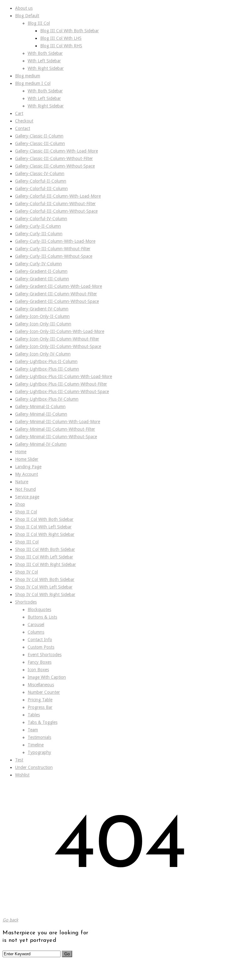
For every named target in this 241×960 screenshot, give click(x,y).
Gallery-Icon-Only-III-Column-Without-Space (58, 346)
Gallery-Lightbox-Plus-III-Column (47, 368)
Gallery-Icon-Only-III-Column (43, 323)
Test (19, 759)
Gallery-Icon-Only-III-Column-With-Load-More (59, 331)
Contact (22, 128)
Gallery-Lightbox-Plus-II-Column (46, 361)
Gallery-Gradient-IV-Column (41, 308)
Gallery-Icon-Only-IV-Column (43, 353)
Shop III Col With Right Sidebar (45, 564)
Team (33, 729)
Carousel (36, 624)
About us (24, 8)
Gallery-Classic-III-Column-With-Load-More (56, 150)
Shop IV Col (26, 571)
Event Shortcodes (45, 654)
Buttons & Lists (42, 617)
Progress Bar (40, 707)
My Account (26, 474)
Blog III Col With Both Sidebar (69, 30)
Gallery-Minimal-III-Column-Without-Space (56, 436)
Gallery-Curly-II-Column (38, 226)
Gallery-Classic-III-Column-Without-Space (55, 166)
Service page (27, 496)
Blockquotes (39, 609)
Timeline (36, 744)
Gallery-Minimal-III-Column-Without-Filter (55, 429)
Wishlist (22, 774)
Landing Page (28, 466)
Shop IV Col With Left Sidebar (43, 586)
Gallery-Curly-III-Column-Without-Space (53, 256)
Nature (21, 481)
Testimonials (39, 737)
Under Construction (34, 767)
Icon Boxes (38, 669)
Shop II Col (26, 511)
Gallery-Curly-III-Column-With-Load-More (55, 241)
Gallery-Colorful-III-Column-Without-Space (56, 211)
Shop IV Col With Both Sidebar (44, 579)
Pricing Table (40, 699)
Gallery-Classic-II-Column (39, 135)
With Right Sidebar (46, 68)
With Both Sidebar (45, 53)
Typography (39, 752)
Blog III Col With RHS (61, 45)
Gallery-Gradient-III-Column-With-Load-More (58, 286)
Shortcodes (26, 602)
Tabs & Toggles (42, 722)
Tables (34, 714)
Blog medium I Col (33, 83)
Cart (19, 113)
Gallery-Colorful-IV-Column (41, 218)
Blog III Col (39, 23)
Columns (36, 632)
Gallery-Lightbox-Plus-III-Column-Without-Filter (61, 384)
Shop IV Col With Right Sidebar (45, 594)
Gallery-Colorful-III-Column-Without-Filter (55, 203)
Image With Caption (47, 677)
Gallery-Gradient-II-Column (41, 271)
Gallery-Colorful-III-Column (41, 188)
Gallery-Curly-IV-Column (38, 263)
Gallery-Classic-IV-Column (39, 173)
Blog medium (27, 75)
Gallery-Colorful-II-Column (40, 181)
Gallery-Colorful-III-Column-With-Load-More (58, 196)
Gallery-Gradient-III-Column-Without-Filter (56, 293)
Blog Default (27, 15)
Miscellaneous (41, 684)
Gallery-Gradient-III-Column (42, 278)
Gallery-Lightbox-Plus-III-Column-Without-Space (62, 391)
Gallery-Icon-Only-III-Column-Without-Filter (57, 338)
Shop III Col (27, 541)
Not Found (25, 489)
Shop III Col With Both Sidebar (45, 549)
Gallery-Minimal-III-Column (41, 414)
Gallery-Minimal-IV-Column (41, 444)
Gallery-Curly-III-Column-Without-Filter (52, 248)
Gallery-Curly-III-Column (38, 233)
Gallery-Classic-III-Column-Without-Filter (54, 158)
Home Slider (26, 459)
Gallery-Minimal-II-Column (40, 406)
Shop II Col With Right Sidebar (44, 534)
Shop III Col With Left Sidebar (44, 556)
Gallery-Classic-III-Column (40, 143)
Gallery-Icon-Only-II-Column (42, 316)
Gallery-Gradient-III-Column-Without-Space (57, 301)
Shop (20, 504)
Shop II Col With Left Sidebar (43, 526)
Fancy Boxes (39, 662)
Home (20, 451)
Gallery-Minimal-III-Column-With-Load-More (57, 421)
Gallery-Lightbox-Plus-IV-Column (46, 399)
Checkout (24, 120)
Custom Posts (41, 647)
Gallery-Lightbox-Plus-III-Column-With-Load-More (63, 376)
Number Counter (44, 692)
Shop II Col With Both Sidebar (44, 519)
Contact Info (40, 639)
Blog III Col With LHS (61, 38)
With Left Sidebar (44, 60)
